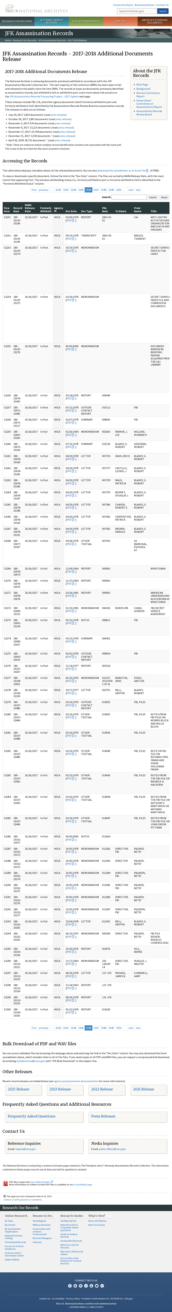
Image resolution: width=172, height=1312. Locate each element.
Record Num (17, 209)
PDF (69, 220)
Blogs (97, 1286)
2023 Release (60, 1089)
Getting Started (68, 1220)
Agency (58, 208)
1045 (81, 189)
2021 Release (143, 1089)
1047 (96, 189)
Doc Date (71, 211)
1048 (103, 189)
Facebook (70, 1286)
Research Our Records (17, 21)
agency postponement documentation (76, 1081)
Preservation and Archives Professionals (41, 1231)
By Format (10, 1224)
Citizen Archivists (123, 5)
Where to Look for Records (69, 1246)
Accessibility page (83, 1184)
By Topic (9, 1220)
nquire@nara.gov (26, 1149)
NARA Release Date (30, 208)
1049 (111, 189)
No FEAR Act (117, 1298)
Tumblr (86, 1286)
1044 (73, 189)
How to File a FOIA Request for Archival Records (70, 1261)
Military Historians (42, 1224)
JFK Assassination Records (52, 40)
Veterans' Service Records (51, 21)
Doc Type (86, 211)
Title (154, 211)
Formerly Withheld (45, 209)
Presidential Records (15, 1242)
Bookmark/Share (144, 5)
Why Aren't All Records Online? (71, 1253)
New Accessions (96, 1224)
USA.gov (128, 1298)
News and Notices (97, 1220)
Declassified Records (71, 1240)
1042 (58, 189)
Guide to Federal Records (68, 1235)
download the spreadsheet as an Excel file (121, 170)
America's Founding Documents (155, 21)
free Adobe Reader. (40, 1182)
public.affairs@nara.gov (112, 1149)
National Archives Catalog (13, 1237)
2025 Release (18, 1089)
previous (44, 189)
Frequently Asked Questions (31, 1116)
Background (143, 88)
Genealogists (39, 1220)
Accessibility (58, 1298)
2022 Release (102, 1089)
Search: (106, 197)
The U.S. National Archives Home (36, 8)
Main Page (142, 84)
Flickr (102, 1286)
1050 (118, 189)
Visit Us (120, 21)
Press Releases (103, 1116)
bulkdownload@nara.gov (30, 1061)
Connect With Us (86, 1280)
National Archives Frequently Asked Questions (69, 1227)
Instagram (81, 1286)
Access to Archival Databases (14, 1247)
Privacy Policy (73, 1298)
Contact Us (162, 5)
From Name (137, 209)
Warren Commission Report (148, 94)
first (34, 189)
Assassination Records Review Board (149, 112)
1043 (66, 189)
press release (58, 114)
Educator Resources (86, 21)
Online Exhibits (12, 1259)
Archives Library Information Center (14, 1254)
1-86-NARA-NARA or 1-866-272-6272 (86, 1306)
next (131, 189)
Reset (164, 197)
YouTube (91, 1286)
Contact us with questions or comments (23, 1199)
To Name (120, 211)
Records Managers (42, 1238)
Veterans (37, 1242)
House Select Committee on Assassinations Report (149, 103)
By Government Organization (12, 1230)
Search (162, 11)
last (138, 189)
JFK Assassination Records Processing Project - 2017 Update (44, 96)
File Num (105, 209)
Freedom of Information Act (95, 1298)
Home (8, 40)
